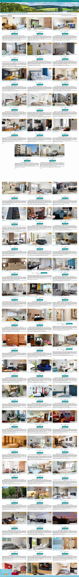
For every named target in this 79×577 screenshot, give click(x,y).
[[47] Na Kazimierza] (64, 416)
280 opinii (69, 504)
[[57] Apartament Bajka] (14, 518)
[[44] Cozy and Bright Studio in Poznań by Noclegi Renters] (64, 391)
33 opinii (21, 35)
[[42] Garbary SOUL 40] (14, 391)
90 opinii (68, 250)
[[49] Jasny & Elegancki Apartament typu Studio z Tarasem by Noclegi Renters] (39, 442)
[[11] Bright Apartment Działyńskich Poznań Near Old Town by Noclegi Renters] (39, 99)
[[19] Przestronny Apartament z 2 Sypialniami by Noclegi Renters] (39, 188)
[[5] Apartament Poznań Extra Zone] (39, 49)
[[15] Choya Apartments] (64, 125)
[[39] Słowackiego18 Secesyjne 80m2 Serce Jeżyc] (14, 365)
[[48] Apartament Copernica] (14, 442)
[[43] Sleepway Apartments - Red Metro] (39, 391)
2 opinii (17, 352)
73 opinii (44, 479)
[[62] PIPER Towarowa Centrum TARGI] (64, 543)
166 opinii (47, 428)
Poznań (25, 43)
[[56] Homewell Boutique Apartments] (64, 492)
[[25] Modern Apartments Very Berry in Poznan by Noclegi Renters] (39, 239)
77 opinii (25, 61)
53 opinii (46, 504)
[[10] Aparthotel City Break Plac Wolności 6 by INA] (14, 99)
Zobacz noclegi (14, 33)
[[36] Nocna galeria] (14, 340)
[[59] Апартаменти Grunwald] (64, 518)
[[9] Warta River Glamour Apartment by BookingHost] (64, 74)
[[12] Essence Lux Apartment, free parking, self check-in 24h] (64, 99)
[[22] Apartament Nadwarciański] (39, 213)
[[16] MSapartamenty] (27, 150)
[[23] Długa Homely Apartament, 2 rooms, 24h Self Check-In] (64, 213)
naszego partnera (24, 66)
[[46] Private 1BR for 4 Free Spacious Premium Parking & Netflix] (39, 416)
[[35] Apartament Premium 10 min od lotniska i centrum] (64, 315)
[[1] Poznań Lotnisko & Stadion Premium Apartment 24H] (14, 23)
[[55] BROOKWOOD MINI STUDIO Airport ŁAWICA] (39, 492)
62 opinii (50, 454)
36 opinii (72, 377)
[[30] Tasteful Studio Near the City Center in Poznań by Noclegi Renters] (14, 289)
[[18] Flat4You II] (14, 188)
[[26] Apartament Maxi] (64, 239)
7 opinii (69, 301)
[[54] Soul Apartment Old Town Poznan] (14, 492)
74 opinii (43, 35)
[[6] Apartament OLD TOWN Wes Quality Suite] (64, 49)
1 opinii (71, 35)
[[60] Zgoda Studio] (14, 543)
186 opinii (42, 352)
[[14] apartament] (39, 125)
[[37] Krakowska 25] (39, 340)
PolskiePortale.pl (4, 576)
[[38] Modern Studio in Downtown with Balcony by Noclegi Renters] (64, 340)
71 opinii (46, 377)
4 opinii (23, 301)
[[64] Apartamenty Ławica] (39, 569)
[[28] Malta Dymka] (39, 264)
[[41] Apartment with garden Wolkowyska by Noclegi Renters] (64, 365)
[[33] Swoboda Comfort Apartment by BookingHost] (14, 315)
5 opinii (49, 112)
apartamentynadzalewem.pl (76, 0)
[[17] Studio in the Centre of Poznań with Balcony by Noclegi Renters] (52, 150)
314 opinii (21, 479)
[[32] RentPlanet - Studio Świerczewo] (64, 289)
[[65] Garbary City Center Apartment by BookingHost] (64, 569)
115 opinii (44, 225)
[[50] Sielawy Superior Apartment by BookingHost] (64, 442)
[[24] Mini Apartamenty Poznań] (14, 239)
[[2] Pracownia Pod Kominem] (39, 23)
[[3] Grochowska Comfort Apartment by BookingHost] (64, 23)
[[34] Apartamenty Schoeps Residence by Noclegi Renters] (39, 315)
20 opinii (48, 250)
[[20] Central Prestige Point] (64, 188)
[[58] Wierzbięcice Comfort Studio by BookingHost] (39, 518)
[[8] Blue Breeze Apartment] (39, 74)
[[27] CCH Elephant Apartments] (14, 264)
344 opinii (44, 301)
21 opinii (60, 162)
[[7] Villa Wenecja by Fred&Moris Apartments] (14, 74)
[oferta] (70, 54)
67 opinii (43, 555)
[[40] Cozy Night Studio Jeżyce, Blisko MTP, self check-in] (39, 365)
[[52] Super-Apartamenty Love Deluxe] (39, 467)
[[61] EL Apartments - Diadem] (39, 543)
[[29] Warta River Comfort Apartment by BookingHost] (64, 264)
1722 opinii (18, 250)
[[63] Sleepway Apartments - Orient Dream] (14, 569)
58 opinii (70, 555)
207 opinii (72, 111)
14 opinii (17, 555)
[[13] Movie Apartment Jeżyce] (14, 125)
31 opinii (30, 162)
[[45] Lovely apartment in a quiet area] (14, 416)
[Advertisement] (39, 176)
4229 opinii (20, 111)
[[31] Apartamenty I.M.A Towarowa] (39, 289)
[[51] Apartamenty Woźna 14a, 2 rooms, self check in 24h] (14, 467)
